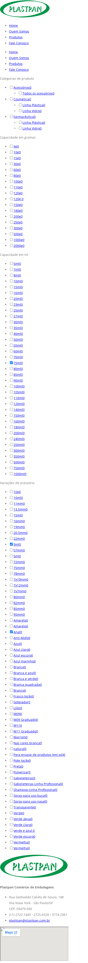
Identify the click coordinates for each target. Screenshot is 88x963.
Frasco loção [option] (24, 696)
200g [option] (18, 216)
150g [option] (18, 205)
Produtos (16, 37)
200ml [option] (19, 433)
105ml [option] (19, 392)
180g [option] (18, 210)
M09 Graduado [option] (26, 719)
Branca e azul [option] (25, 673)
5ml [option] (17, 263)
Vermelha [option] (22, 842)
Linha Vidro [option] (32, 111)
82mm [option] (19, 603)
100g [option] (18, 181)
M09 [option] (18, 714)
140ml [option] (19, 409)
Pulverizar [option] (22, 772)
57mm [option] (19, 550)
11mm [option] (19, 503)
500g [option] (18, 234)
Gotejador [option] (22, 702)
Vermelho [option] (22, 848)
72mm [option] (19, 562)
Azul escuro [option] (23, 655)
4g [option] (16, 146)
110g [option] (18, 187)
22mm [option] (19, 538)
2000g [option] (19, 246)
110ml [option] (19, 398)
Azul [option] (18, 644)
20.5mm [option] (21, 533)
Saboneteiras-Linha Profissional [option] (38, 784)
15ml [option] (18, 287)
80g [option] (17, 175)
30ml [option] (18, 322)
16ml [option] (18, 293)
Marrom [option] (21, 737)
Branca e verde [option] (26, 679)
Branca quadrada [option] (28, 684)
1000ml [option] (20, 474)
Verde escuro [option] (24, 836)
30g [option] (17, 164)
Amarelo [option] (21, 626)
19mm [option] (19, 527)
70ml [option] (18, 357)
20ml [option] (18, 299)
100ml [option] (19, 386)
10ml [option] (18, 281)
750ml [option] (19, 468)
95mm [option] (19, 614)
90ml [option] (18, 380)
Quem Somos (19, 31)
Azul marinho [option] (25, 661)
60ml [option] (18, 351)
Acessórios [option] (22, 87)
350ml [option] (19, 456)
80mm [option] (19, 597)
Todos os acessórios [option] (38, 93)
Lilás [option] (18, 708)
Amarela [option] (21, 620)
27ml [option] (18, 316)
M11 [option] (18, 725)
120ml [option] (19, 404)
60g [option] (17, 170)
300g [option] (18, 228)
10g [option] (17, 152)
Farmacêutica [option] (25, 117)
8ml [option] (17, 275)
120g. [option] (18, 199)
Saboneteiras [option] (24, 778)
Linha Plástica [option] (34, 105)
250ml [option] (19, 445)
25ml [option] (18, 310)
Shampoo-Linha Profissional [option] (35, 790)
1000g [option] (19, 240)
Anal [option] (18, 632)
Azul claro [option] (22, 649)
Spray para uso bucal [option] (30, 795)
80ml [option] (18, 369)
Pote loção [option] (22, 760)
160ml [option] (19, 421)
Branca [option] (20, 667)
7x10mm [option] (21, 579)
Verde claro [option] (23, 825)
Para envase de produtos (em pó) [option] (39, 755)
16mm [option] (19, 521)
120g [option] (18, 193)
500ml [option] (19, 462)
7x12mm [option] (21, 585)
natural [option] (20, 749)
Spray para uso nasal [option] (30, 801)
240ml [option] (19, 439)
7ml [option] (17, 269)
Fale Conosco (19, 43)
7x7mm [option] (20, 591)
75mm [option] (19, 568)
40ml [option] (18, 334)
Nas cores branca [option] (28, 743)
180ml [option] (19, 427)
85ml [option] (18, 374)
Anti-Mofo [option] (22, 638)
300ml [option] (19, 450)
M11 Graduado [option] (26, 731)
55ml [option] (18, 345)
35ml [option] (18, 328)
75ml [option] (18, 363)
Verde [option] (19, 813)
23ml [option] (18, 304)
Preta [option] (18, 766)
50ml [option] (18, 339)
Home (13, 25)
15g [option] (17, 158)
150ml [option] (19, 415)
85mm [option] (19, 609)
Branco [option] (20, 690)
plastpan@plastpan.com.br (29, 920)
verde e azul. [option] (24, 830)
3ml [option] (17, 544)
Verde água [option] (23, 819)
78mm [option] (19, 573)
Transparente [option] (25, 807)
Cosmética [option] (22, 99)
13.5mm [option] (21, 509)
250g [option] (18, 222)
